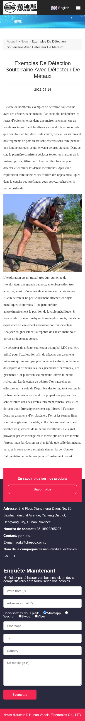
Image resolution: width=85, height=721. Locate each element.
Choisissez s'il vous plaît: (21, 613)
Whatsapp (53, 613)
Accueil (12, 41)
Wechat (8, 616)
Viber (41, 616)
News (25, 41)
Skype (26, 616)
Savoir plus (42, 489)
